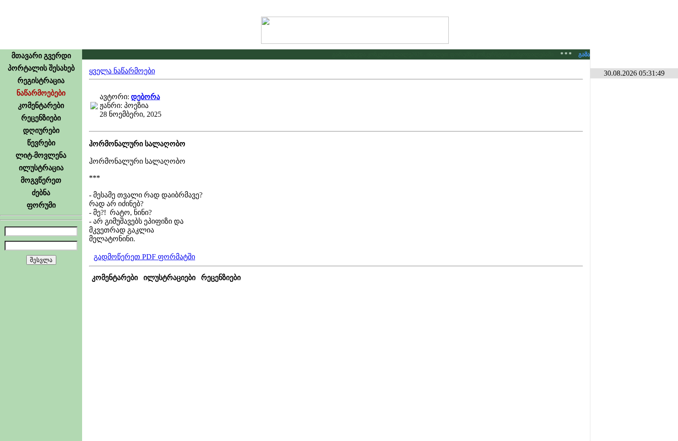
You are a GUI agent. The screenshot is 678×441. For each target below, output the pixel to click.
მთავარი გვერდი (41, 56)
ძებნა (41, 193)
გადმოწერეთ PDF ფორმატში (144, 257)
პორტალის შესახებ (41, 68)
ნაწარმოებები (41, 93)
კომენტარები (41, 105)
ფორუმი (41, 205)
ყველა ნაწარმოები (122, 71)
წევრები (41, 143)
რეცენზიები (41, 118)
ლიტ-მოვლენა (41, 155)
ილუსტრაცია (41, 168)
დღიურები (41, 130)
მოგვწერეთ (41, 180)
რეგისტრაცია (41, 80)
